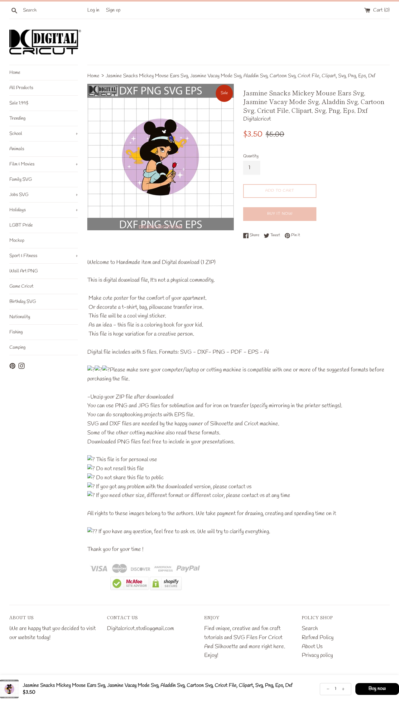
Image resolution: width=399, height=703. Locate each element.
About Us (312, 646)
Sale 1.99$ (18, 103)
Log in (93, 10)
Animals (16, 149)
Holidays (43, 210)
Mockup (16, 240)
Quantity (250, 156)
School (43, 134)
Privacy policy (317, 655)
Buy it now (280, 213)
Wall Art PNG (23, 271)
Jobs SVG (43, 195)
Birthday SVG (22, 302)
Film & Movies (43, 164)
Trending (17, 118)
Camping (17, 347)
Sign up (113, 10)
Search (310, 628)
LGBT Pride (21, 225)
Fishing (16, 332)
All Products (21, 88)
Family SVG (20, 179)
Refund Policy (318, 637)
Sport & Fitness (43, 256)
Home (14, 72)
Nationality (19, 317)
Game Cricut (21, 286)
